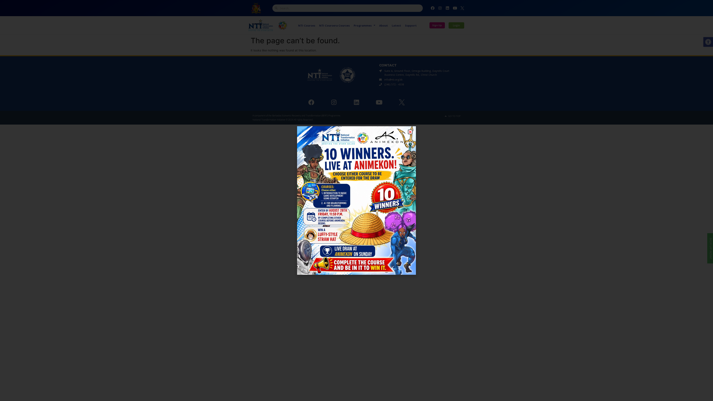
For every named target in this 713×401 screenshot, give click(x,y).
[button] (410, 132)
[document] (356, 200)
